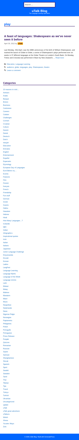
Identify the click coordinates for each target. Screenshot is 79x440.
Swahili (6, 370)
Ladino (5, 264)
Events (5, 174)
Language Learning (23, 64)
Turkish (6, 395)
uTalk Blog (39, 11)
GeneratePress (49, 437)
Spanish (6, 364)
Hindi (5, 218)
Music (5, 302)
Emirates (6, 149)
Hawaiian (6, 211)
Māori (5, 299)
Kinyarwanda (8, 255)
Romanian (7, 345)
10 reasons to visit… (11, 89)
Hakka (5, 208)
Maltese (6, 292)
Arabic (5, 96)
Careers (6, 111)
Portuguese (7, 333)
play (30, 67)
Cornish (6, 121)
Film (4, 180)
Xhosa (5, 420)
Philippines (7, 324)
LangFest (6, 267)
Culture (6, 127)
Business (6, 105)
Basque (6, 99)
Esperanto (7, 161)
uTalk (5, 408)
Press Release (8, 336)
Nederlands (7, 308)
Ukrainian (6, 399)
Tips (4, 386)
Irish (4, 239)
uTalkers (6, 414)
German (6, 199)
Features (6, 177)
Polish (5, 327)
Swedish (6, 374)
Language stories (9, 280)
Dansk (5, 133)
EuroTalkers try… (10, 171)
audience (10, 67)
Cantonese (7, 108)
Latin (5, 283)
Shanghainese (8, 358)
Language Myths (9, 274)
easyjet (6, 143)
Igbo (4, 227)
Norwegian (7, 317)
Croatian (6, 124)
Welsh (5, 417)
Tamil (5, 377)
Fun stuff (6, 196)
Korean (6, 261)
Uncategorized (8, 402)
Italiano (6, 246)
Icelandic (6, 224)
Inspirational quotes (10, 236)
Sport (5, 367)
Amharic (6, 93)
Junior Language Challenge (13, 252)
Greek (5, 202)
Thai (4, 380)
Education (11, 64)
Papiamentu (7, 320)
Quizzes (6, 342)
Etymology (7, 164)
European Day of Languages (14, 168)
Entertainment (8, 155)
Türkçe (5, 392)
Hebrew (6, 214)
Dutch (5, 139)
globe (17, 67)
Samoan (6, 355)
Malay (5, 289)
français (6, 186)
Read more (60, 58)
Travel (5, 389)
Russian (6, 349)
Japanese (6, 249)
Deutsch (6, 136)
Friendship (7, 193)
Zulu (4, 427)
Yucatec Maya (8, 424)
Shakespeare (38, 67)
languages (24, 67)
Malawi (5, 286)
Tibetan (6, 383)
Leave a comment (14, 70)
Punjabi (6, 339)
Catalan (6, 114)
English (6, 152)
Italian (5, 242)
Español (6, 158)
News (5, 311)
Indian (5, 230)
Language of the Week (11, 277)
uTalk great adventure (11, 411)
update (5, 405)
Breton (5, 102)
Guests (6, 205)
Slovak (5, 361)
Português (7, 330)
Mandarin (6, 296)
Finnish (6, 183)
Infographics (8, 233)
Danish (5, 130)
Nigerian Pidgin (9, 314)
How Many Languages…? (13, 221)
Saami (5, 352)
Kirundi (5, 258)
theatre (46, 67)
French (5, 189)
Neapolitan (7, 305)
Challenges (7, 118)
